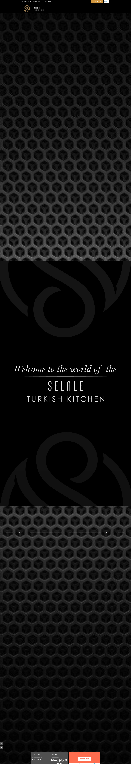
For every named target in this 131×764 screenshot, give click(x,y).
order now (84, 759)
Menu (78, 7)
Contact (102, 7)
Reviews (95, 7)
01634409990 (47, 1)
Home (72, 7)
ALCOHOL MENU (86, 7)
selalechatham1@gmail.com (32, 1)
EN (105, 1)
